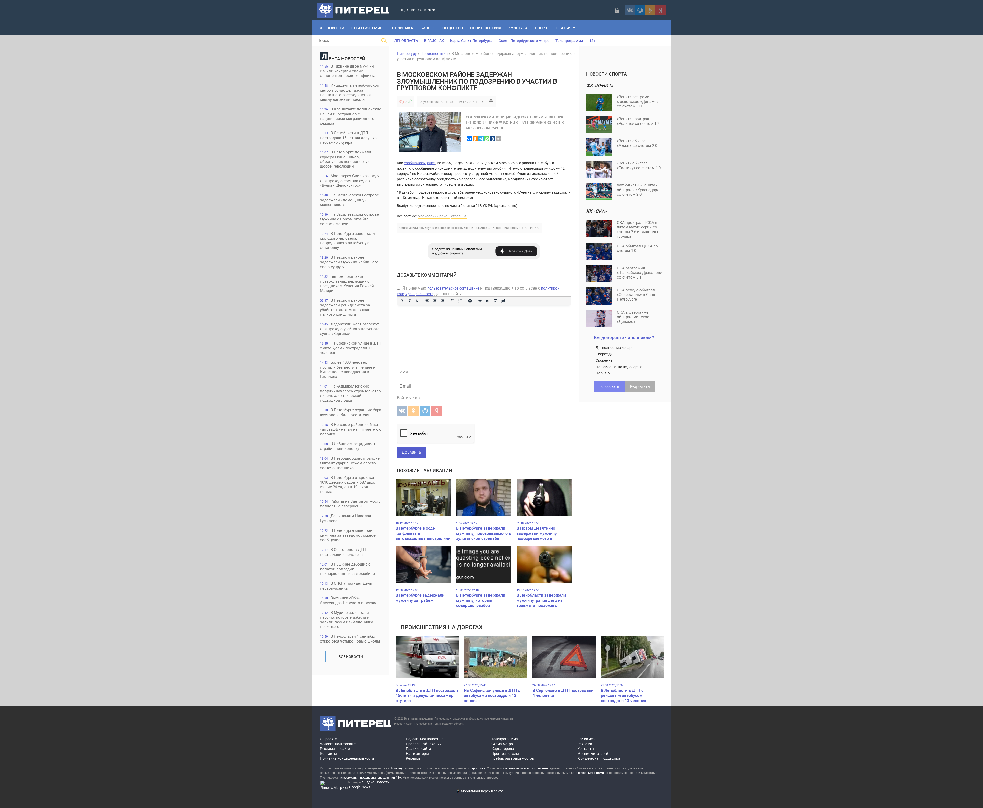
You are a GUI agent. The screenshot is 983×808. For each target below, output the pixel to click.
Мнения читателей (592, 753)
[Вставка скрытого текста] (503, 300)
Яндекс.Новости (376, 782)
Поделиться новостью (424, 738)
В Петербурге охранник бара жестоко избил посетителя (350, 412)
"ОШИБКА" (531, 228)
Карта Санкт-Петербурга (471, 40)
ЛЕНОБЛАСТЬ (406, 40)
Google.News (359, 786)
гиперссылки (476, 768)
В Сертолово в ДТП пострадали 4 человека (343, 552)
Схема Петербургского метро (524, 40)
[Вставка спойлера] (495, 300)
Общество (452, 27)
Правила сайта (418, 748)
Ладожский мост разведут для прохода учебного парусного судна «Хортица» (350, 328)
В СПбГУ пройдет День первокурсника (346, 586)
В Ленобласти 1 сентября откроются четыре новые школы (350, 639)
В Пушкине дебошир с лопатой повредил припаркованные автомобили (347, 568)
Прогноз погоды (505, 753)
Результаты (640, 386)
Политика (402, 27)
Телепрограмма (569, 40)
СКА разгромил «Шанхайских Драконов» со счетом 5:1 (639, 272)
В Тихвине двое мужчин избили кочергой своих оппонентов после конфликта (347, 70)
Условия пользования (338, 743)
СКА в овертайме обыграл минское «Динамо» (633, 316)
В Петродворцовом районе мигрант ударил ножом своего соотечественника (350, 463)
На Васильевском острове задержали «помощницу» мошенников (349, 199)
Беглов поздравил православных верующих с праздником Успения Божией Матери (347, 283)
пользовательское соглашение (453, 288)
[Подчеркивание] (417, 300)
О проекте (328, 738)
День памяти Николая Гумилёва (345, 518)
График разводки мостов (513, 758)
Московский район (434, 216)
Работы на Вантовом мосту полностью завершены (350, 503)
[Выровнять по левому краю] (427, 300)
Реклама (413, 758)
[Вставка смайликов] (470, 300)
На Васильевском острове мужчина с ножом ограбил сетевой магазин (349, 219)
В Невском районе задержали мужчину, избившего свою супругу (349, 261)
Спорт (541, 27)
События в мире (368, 27)
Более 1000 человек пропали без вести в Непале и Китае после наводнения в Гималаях (348, 369)
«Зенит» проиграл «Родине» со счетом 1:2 (638, 121)
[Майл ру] (640, 10)
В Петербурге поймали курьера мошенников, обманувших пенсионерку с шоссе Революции (345, 159)
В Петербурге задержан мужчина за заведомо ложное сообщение (348, 535)
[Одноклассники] (650, 10)
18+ (592, 40)
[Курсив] (409, 300)
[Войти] (617, 10)
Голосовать (609, 386)
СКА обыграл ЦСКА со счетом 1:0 (637, 248)
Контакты (328, 753)
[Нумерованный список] (460, 300)
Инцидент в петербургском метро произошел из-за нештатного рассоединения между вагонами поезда (350, 92)
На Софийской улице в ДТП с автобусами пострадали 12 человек (350, 347)
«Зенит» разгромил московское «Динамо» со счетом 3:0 (637, 101)
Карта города (503, 748)
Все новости (351, 656)
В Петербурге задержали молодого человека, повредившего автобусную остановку (347, 240)
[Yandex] (660, 10)
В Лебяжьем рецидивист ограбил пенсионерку (347, 446)
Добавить (411, 452)
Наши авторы (417, 753)
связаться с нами (591, 773)
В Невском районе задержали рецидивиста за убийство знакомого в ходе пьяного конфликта (345, 307)
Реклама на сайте (335, 748)
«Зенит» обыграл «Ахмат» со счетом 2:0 (637, 143)
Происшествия (485, 27)
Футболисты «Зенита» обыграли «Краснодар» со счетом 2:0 (638, 189)
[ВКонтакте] (630, 10)
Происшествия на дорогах (442, 627)
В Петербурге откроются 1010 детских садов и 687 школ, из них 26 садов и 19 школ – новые (348, 484)
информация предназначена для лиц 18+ (370, 777)
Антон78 (447, 101)
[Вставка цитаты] (480, 300)
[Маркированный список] (452, 300)
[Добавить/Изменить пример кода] (488, 300)
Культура (518, 27)
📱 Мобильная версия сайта (479, 791)
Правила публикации (424, 743)
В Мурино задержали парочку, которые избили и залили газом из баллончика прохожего (346, 619)
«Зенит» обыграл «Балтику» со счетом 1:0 (639, 165)
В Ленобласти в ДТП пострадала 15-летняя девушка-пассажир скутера (349, 137)
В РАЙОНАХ (434, 40)
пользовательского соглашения (525, 768)
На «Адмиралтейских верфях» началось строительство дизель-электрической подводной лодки (350, 393)
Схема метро (502, 743)
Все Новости (331, 27)
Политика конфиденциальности (347, 758)
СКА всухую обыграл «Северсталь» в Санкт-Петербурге (637, 294)
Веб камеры (587, 738)
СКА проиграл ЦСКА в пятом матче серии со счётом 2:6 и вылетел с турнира (638, 229)
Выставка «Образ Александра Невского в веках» (348, 600)
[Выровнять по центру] (435, 300)
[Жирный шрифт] (402, 300)
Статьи (563, 27)
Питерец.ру (407, 53)
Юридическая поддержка (598, 758)
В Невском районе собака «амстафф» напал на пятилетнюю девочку (350, 429)
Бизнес (427, 27)
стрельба (459, 216)
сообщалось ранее (419, 162)
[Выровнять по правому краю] (442, 300)
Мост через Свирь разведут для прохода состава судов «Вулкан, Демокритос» (350, 180)
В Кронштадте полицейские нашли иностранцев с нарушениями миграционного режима (350, 116)
